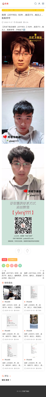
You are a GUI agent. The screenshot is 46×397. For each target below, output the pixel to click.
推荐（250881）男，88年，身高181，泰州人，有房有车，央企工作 (12, 364)
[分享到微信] (3, 265)
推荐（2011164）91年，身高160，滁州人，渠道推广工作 (33, 275)
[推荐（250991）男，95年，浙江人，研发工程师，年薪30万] (34, 293)
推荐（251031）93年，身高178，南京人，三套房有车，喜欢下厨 (11, 306)
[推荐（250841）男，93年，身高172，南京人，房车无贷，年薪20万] (34, 350)
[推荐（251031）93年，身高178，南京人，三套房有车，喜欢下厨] (12, 293)
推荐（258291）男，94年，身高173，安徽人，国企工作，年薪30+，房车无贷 (11, 335)
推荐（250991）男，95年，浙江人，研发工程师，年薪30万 (33, 306)
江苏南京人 (12, 259)
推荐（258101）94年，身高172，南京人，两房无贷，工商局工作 (33, 335)
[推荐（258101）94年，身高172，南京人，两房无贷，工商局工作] (34, 321)
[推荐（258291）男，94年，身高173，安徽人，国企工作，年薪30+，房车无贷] (12, 321)
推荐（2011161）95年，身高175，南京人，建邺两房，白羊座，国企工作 (12, 275)
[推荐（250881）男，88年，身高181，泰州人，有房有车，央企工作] (12, 350)
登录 (7, 380)
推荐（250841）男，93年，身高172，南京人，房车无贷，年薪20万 (33, 364)
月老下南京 (5, 3)
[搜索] (35, 3)
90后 (4, 259)
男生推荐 (19, 22)
